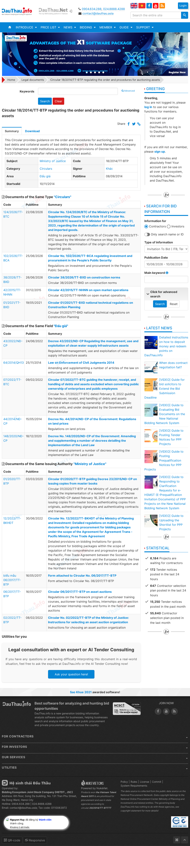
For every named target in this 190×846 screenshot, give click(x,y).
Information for (155, 221)
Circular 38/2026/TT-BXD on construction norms (84, 277)
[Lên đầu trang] (184, 839)
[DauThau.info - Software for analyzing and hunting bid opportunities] (19, 11)
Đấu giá (45, 176)
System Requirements (134, 785)
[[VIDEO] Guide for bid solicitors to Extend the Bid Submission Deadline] (150, 384)
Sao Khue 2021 (81, 692)
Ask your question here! (71, 674)
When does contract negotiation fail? (173, 365)
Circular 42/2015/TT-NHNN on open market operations (88, 290)
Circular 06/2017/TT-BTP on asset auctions (80, 592)
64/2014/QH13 (13, 362)
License (144, 781)
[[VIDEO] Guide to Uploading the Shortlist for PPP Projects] (150, 520)
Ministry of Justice (53, 161)
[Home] (10, 27)
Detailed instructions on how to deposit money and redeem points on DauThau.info (166, 346)
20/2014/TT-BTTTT (100, 807)
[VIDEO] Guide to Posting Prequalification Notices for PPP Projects (164, 460)
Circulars (46, 168)
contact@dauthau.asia (98, 13)
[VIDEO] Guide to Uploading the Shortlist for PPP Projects (171, 522)
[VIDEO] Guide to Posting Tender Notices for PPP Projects (171, 437)
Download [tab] (32, 131)
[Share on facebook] (128, 124)
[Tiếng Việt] (141, 5)
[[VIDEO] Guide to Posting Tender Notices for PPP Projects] (150, 435)
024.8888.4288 (114, 9)
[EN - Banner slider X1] (95, 54)
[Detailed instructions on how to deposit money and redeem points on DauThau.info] (150, 342)
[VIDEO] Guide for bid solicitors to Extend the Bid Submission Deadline (164, 388)
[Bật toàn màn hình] (176, 839)
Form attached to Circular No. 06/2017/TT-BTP (82, 575)
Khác (109, 168)
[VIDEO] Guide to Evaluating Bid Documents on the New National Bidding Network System (164, 414)
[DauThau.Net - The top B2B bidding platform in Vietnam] (54, 11)
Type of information (158, 242)
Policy (124, 781)
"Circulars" (62, 197)
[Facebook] (149, 6)
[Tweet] (134, 124)
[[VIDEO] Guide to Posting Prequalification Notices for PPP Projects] (150, 456)
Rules (134, 781)
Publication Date (156, 257)
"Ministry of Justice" (89, 464)
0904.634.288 (91, 9)
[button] (26, 27)
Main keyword (155, 273)
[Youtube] (155, 6)
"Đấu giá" (61, 326)
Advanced (129, 90)
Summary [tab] (12, 131)
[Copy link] (139, 124)
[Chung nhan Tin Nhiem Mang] (127, 708)
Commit (156, 781)
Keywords (27, 91)
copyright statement (131, 810)
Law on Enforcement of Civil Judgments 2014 (81, 362)
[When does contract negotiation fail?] (150, 367)
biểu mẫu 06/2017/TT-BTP (12, 580)
